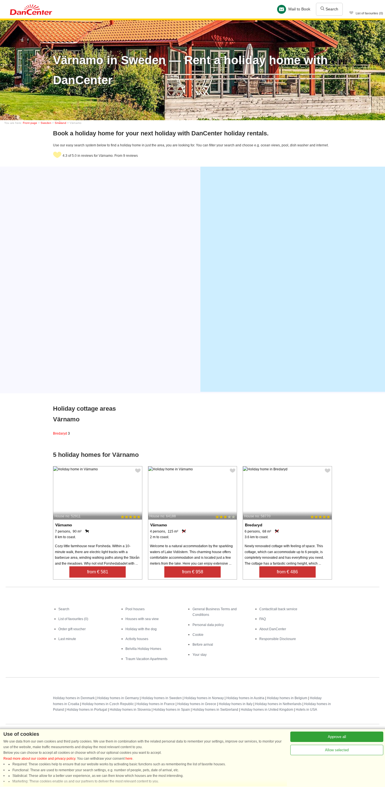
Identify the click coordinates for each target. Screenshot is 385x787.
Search (331, 9)
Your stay (200, 655)
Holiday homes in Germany (118, 698)
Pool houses (135, 609)
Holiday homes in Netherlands (278, 704)
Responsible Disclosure (277, 639)
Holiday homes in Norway (204, 698)
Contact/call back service (278, 609)
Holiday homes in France (155, 704)
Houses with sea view (142, 619)
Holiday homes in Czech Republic (108, 704)
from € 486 (287, 571)
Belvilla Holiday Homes (143, 649)
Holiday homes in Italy (236, 704)
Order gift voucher (72, 629)
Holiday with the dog (141, 629)
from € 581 (97, 571)
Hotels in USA (306, 710)
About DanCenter (272, 629)
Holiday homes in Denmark (74, 698)
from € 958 (192, 571)
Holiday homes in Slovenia (130, 710)
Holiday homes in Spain (171, 710)
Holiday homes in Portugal (87, 710)
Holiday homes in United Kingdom (267, 710)
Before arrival (203, 645)
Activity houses (136, 639)
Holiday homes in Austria (245, 698)
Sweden (46, 122)
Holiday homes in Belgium (287, 698)
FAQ (262, 619)
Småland (60, 122)
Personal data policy (208, 625)
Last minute (67, 639)
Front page (30, 122)
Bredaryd (61, 433)
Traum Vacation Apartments (146, 659)
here (128, 759)
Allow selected (337, 750)
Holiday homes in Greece (196, 704)
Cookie (198, 635)
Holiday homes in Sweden (161, 698)
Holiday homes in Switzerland (215, 710)
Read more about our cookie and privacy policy (39, 759)
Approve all (337, 737)
